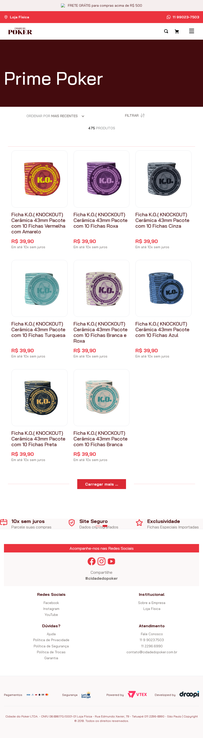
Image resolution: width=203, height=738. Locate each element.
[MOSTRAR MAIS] (102, 484)
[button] (98, 526)
